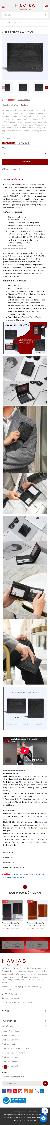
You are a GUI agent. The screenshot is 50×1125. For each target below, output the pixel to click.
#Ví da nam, (38, 874)
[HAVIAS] (14, 962)
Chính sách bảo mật (10, 1066)
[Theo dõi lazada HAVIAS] (31, 1091)
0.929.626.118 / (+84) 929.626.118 (18, 1002)
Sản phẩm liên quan (25, 893)
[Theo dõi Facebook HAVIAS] (4, 1091)
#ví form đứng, (29, 874)
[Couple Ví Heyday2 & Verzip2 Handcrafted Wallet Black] (12, 910)
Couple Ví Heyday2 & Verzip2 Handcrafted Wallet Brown (36, 926)
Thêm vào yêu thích (12, 169)
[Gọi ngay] (5, 1067)
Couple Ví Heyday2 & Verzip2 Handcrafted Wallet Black (11, 926)
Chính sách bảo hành (10, 1057)
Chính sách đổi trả (9, 1044)
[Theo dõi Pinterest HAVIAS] (20, 1091)
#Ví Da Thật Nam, (20, 877)
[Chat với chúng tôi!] (43, 1118)
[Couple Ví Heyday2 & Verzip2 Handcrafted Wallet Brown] (37, 910)
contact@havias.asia (13, 998)
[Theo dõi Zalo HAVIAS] (37, 1091)
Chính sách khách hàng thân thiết (15, 1048)
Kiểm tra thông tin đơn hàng (13, 1053)
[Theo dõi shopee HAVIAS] (26, 1091)
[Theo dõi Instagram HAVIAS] (9, 1091)
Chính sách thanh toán (11, 1061)
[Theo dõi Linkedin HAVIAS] (42, 1091)
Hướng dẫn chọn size (10, 1035)
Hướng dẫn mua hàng (10, 1031)
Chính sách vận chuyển (11, 1040)
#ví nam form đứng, (17, 874)
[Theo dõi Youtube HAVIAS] (15, 1091)
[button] (46, 87)
